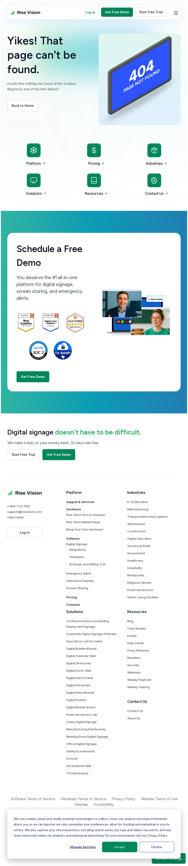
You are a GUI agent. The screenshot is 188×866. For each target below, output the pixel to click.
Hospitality (134, 568)
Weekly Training (138, 687)
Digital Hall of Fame (79, 678)
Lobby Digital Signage (81, 722)
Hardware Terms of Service (83, 799)
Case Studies (136, 628)
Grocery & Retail (138, 546)
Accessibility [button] (103, 804)
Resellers (133, 658)
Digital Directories (78, 663)
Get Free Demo (117, 12)
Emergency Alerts (78, 573)
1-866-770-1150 (18, 506)
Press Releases (138, 650)
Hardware (73, 509)
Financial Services (140, 590)
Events (132, 636)
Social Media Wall (78, 766)
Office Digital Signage (81, 744)
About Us (133, 718)
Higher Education (139, 538)
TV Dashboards (77, 773)
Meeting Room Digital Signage (87, 736)
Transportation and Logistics (147, 516)
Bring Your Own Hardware (84, 529)
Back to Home (23, 105)
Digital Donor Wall (78, 670)
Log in (90, 12)
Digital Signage (76, 544)
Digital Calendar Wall (81, 656)
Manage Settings (83, 847)
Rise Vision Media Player (83, 522)
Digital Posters (76, 700)
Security (133, 665)
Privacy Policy (157, 835)
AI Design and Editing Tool (87, 564)
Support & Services (80, 502)
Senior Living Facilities (142, 597)
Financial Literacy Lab (81, 714)
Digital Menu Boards (80, 692)
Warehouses (136, 524)
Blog (130, 621)
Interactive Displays (80, 581)
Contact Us (135, 711)
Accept (119, 847)
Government (136, 553)
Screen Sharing (77, 588)
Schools (72, 758)
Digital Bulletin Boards (81, 648)
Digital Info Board (78, 685)
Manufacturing (137, 509)
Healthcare (135, 560)
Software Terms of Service (32, 799)
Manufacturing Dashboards (85, 729)
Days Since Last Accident (84, 641)
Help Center (15, 517)
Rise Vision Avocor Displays (85, 515)
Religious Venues (139, 582)
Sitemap (81, 804)
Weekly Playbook (139, 680)
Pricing (71, 597)
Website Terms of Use (159, 799)
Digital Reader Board (80, 707)
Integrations (77, 549)
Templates (76, 557)
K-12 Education (137, 502)
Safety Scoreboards (80, 751)
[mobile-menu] (176, 13)
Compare (73, 604)
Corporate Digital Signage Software (91, 634)
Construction (136, 531)
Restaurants (135, 575)
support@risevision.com (24, 512)
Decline (156, 847)
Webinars (134, 672)
